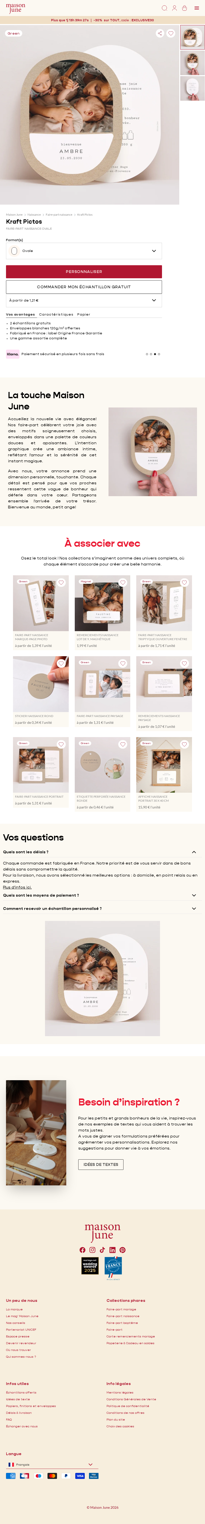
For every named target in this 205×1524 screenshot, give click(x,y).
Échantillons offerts (21, 1392)
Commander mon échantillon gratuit (84, 287)
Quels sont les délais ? (25, 852)
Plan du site (115, 1419)
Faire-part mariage (121, 1309)
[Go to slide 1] (147, 354)
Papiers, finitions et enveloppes (31, 1406)
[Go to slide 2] (151, 354)
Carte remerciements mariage (130, 1336)
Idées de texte (18, 1399)
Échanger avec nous (22, 1426)
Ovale (27, 250)
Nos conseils (15, 1323)
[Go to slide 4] (159, 354)
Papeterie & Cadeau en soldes (130, 1343)
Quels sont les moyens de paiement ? (41, 895)
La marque (14, 1309)
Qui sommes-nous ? (21, 1356)
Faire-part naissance (59, 214)
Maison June (14, 214)
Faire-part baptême (122, 1323)
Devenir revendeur (21, 1343)
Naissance (34, 214)
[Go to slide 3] (155, 354)
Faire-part (114, 1329)
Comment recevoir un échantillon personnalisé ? (52, 908)
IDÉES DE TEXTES (101, 1164)
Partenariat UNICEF (21, 1329)
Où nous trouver (18, 1350)
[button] (143, 20)
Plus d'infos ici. (17, 887)
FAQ (9, 1419)
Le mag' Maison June (22, 1316)
